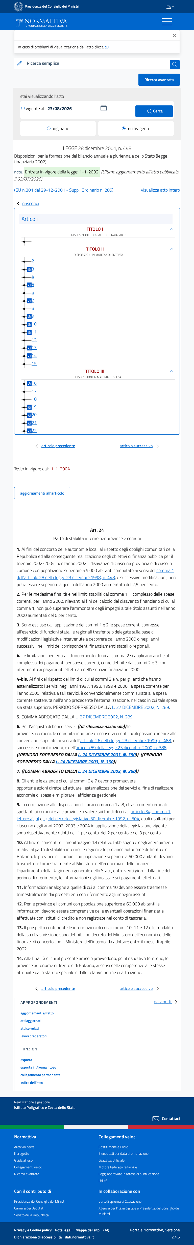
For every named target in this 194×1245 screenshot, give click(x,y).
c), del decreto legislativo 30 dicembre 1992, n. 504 (91, 818)
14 (34, 355)
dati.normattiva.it (79, 1237)
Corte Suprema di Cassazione (120, 1201)
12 (34, 339)
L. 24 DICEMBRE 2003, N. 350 (106, 754)
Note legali (64, 1230)
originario (60, 128)
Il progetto (21, 1153)
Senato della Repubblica (31, 1215)
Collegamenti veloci (28, 1167)
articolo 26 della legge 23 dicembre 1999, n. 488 (125, 740)
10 (34, 323)
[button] (104, 108)
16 (34, 383)
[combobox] (97, 63)
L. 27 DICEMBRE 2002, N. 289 (140, 707)
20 (34, 414)
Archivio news (24, 1146)
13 (34, 347)
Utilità (103, 1180)
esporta (26, 1059)
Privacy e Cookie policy (33, 1230)
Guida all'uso (23, 1160)
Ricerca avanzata (159, 80)
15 (34, 363)
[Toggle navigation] (166, 21)
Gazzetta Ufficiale (112, 1160)
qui (107, 47)
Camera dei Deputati (29, 1208)
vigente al (35, 108)
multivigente (138, 128)
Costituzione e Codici (114, 1146)
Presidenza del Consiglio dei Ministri (40, 1201)
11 (34, 331)
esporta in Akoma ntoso (38, 1067)
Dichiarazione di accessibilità (38, 1237)
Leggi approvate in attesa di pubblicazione (129, 1173)
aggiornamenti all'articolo (42, 493)
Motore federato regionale (118, 1167)
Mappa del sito (88, 1230)
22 (34, 430)
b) (37, 818)
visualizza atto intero (160, 190)
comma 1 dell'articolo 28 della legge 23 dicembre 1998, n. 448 (95, 574)
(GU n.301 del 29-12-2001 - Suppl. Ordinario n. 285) (63, 190)
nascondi (30, 203)
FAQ (106, 1230)
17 (34, 391)
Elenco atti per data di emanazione (124, 1153)
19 (34, 406)
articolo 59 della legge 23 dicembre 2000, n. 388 (121, 747)
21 (34, 422)
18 (34, 399)
